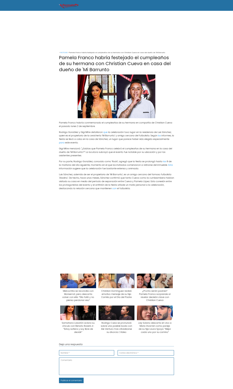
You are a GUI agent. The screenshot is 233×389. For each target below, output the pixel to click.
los (159, 135)
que (105, 132)
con (114, 188)
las (164, 161)
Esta (170, 164)
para (62, 142)
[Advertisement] (116, 31)
